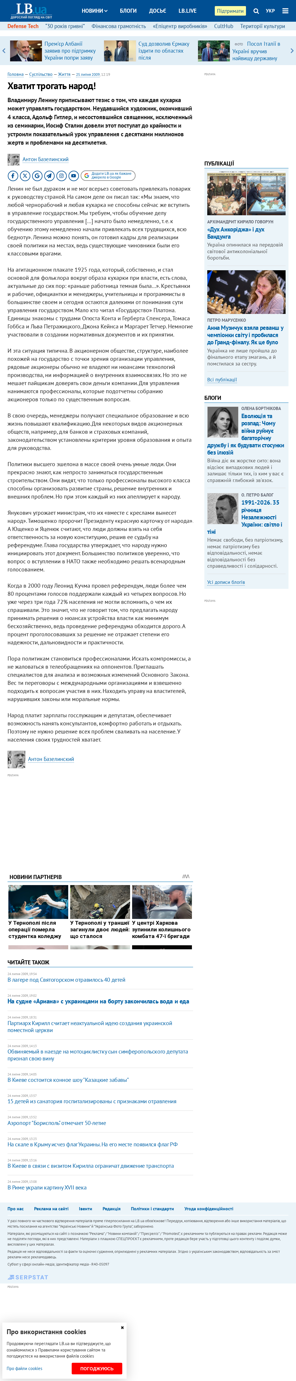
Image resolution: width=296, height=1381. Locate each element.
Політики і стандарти (152, 1208)
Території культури (262, 26)
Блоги (128, 10)
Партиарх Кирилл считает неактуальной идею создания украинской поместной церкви (90, 1026)
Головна (16, 74)
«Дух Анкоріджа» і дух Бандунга (235, 232)
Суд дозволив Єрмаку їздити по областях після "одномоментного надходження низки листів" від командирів (164, 61)
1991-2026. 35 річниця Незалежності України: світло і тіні (244, 517)
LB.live (188, 10)
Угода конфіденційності (208, 1208)
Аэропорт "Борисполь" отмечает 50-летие (57, 1123)
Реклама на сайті (51, 1208)
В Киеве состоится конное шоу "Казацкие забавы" (68, 1080)
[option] (54, 50)
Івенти (85, 1208)
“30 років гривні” (65, 26)
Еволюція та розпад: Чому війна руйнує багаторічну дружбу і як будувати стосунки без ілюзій (245, 434)
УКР (270, 11)
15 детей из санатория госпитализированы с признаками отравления (92, 1101)
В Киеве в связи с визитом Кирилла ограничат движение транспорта (91, 1165)
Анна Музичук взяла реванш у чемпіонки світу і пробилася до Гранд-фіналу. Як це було (245, 335)
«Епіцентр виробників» (180, 26)
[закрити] (122, 1327)
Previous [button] (4, 50)
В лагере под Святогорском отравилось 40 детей (66, 979)
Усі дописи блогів (226, 582)
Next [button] (292, 50)
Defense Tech (23, 26)
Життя (64, 74)
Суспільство (41, 74)
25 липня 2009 (88, 74)
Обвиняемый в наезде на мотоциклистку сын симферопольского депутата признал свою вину (98, 1055)
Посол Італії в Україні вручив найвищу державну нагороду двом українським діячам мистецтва (256, 61)
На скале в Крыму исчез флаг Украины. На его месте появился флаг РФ (93, 1144)
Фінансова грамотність (119, 26)
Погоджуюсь (97, 1368)
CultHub (223, 26)
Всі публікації (222, 379)
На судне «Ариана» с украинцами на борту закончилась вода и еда (98, 1001)
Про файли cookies (24, 1368)
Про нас (16, 1208)
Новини (92, 10)
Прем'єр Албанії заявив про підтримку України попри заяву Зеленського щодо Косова (70, 57)
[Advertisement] (100, 819)
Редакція (112, 1208)
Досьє (157, 10)
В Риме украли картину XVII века (47, 1187)
